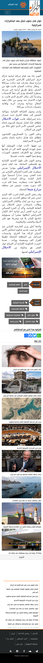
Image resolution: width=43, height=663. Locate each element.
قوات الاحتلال (10, 118)
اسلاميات (34, 639)
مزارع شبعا (34, 189)
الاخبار (35, 633)
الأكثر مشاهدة (31, 578)
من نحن (19, 644)
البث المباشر (22, 639)
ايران (13, 633)
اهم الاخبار (23, 291)
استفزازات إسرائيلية (13, 315)
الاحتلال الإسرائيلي (29, 167)
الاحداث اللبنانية (18, 303)
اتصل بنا (10, 639)
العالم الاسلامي (14, 285)
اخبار (25, 285)
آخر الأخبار (33, 572)
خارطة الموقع (32, 644)
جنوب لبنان (31, 315)
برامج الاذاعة (23, 633)
